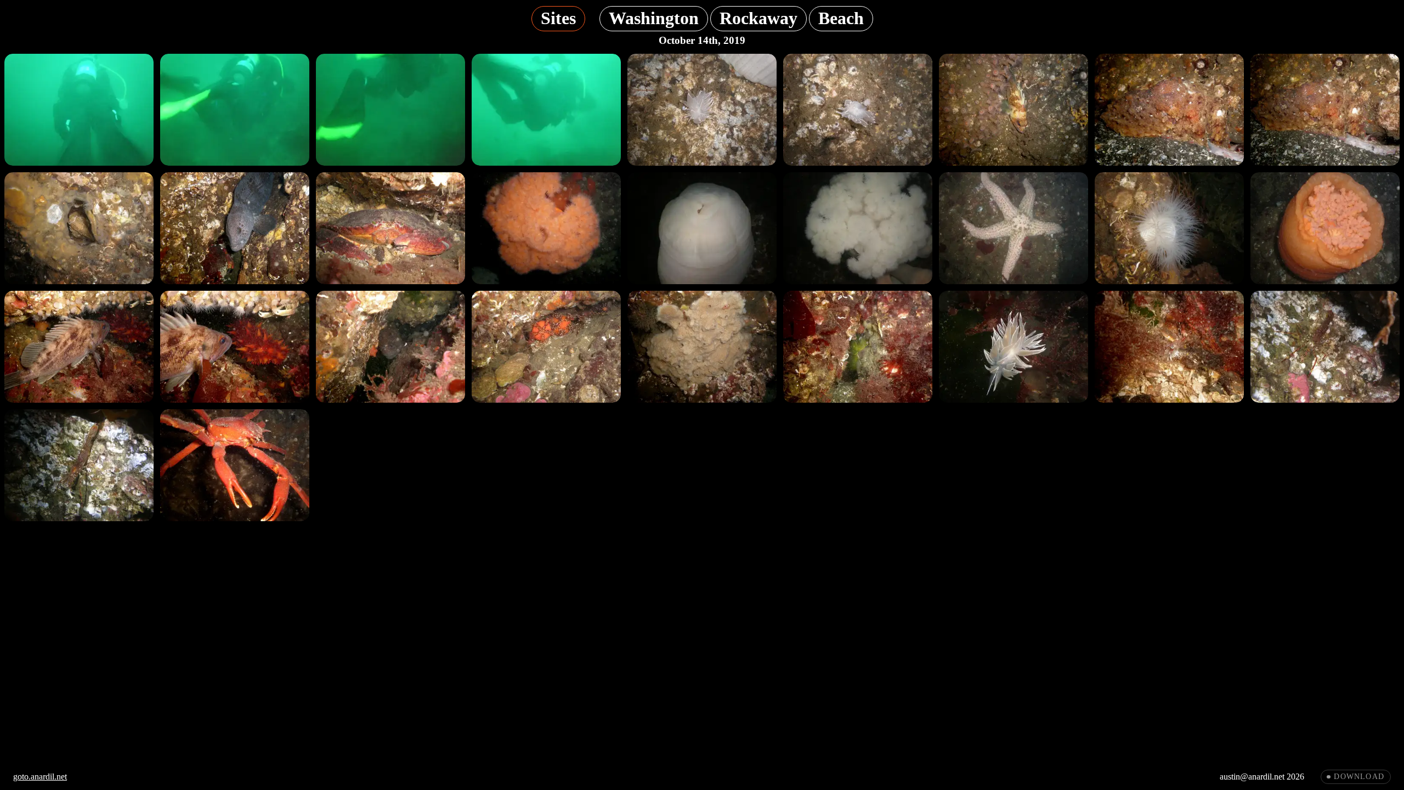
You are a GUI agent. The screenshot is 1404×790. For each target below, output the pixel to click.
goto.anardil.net (40, 776)
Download (1359, 776)
